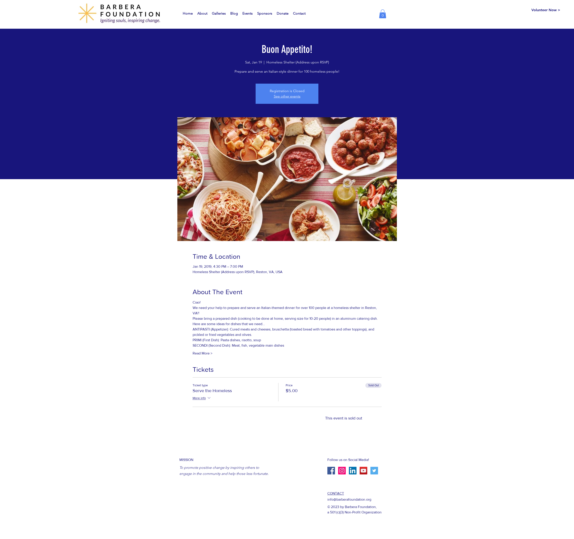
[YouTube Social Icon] (363, 470)
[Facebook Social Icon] (331, 470)
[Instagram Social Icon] (342, 470)
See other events (287, 96)
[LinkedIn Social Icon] (353, 470)
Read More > (202, 353)
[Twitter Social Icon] (374, 470)
